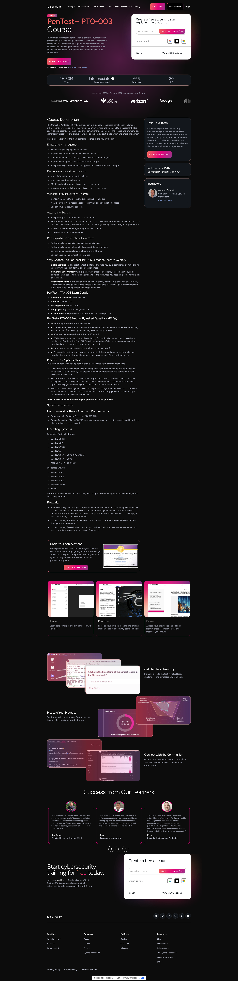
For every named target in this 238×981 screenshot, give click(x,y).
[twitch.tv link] (182, 916)
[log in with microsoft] (183, 41)
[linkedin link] (156, 916)
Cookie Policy (70, 969)
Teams (84, 67)
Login (187, 6)
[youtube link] (188, 916)
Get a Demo (157, 6)
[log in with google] (169, 41)
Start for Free (175, 6)
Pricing (137, 6)
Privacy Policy (53, 969)
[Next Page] (125, 849)
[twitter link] (162, 916)
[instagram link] (169, 916)
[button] (71, 6)
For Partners (114, 6)
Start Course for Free (59, 61)
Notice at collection (103, 978)
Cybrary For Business (159, 154)
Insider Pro (72, 67)
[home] (55, 6)
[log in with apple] (176, 41)
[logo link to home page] (54, 917)
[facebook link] (175, 916)
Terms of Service (89, 969)
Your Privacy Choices (127, 978)
